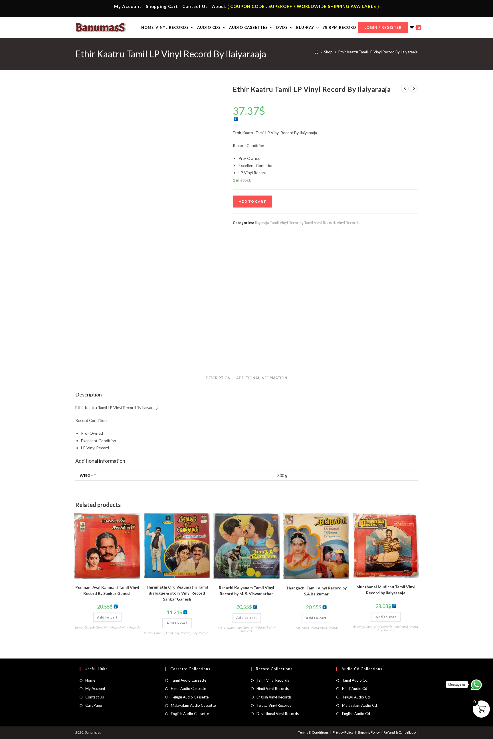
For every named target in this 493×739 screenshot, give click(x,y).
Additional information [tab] (261, 378)
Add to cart (252, 201)
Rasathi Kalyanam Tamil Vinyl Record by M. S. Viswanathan (246, 590)
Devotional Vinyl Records (277, 713)
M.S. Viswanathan (229, 627)
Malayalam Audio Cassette (193, 705)
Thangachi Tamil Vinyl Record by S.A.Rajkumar (316, 590)
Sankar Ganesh (84, 627)
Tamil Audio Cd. (355, 680)
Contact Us (195, 6)
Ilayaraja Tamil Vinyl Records (278, 222)
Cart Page (93, 705)
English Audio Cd (356, 713)
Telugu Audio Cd (356, 697)
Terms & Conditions (313, 732)
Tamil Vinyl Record (319, 222)
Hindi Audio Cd (354, 688)
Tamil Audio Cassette (188, 680)
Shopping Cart (162, 6)
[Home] (316, 52)
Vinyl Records (348, 222)
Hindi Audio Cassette (188, 688)
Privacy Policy (343, 732)
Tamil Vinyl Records (272, 680)
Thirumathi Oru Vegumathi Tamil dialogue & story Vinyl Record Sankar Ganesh (177, 593)
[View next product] (414, 88)
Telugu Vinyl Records (273, 705)
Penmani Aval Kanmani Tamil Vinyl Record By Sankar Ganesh (107, 590)
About (219, 6)
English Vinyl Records (274, 697)
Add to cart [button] (107, 617)
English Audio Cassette (190, 713)
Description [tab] (218, 378)
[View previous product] (405, 88)
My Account (128, 6)
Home (90, 680)
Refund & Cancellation (401, 732)
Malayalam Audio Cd (359, 705)
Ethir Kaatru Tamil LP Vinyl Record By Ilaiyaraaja (378, 52)
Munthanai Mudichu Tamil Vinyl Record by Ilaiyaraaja (385, 589)
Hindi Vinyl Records (272, 688)
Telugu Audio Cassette (190, 697)
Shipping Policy (368, 732)
